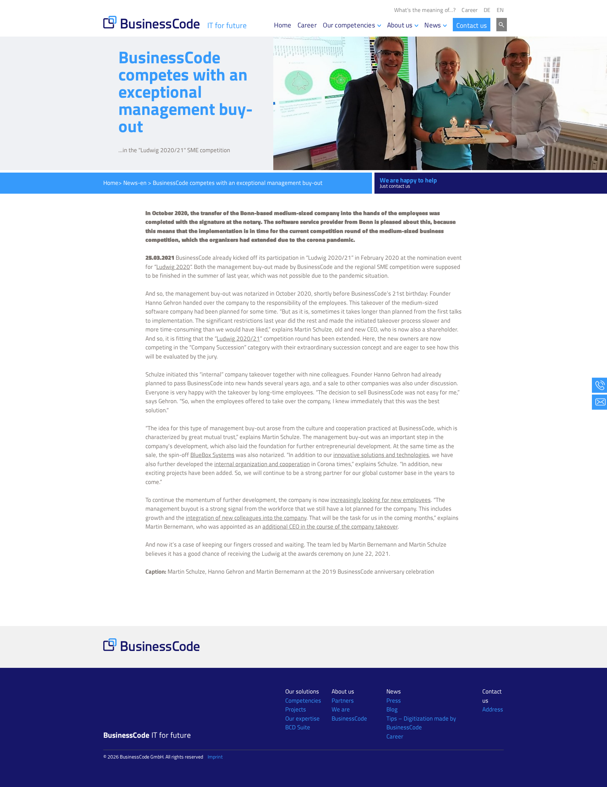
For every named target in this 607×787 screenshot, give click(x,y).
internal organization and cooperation (262, 464)
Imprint (215, 756)
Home (283, 24)
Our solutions (302, 691)
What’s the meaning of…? (425, 10)
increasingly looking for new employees (381, 499)
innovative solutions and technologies (381, 454)
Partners (343, 700)
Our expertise (302, 718)
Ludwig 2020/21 (238, 338)
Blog (392, 709)
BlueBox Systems (212, 454)
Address (492, 709)
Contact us (471, 25)
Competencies (303, 700)
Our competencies (349, 24)
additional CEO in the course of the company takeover (330, 526)
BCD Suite (297, 727)
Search (501, 24)
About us (400, 24)
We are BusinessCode (349, 714)
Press (393, 700)
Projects (295, 709)
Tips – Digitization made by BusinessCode (421, 723)
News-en (134, 182)
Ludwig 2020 (173, 266)
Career (470, 10)
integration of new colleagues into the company (246, 517)
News (432, 24)
